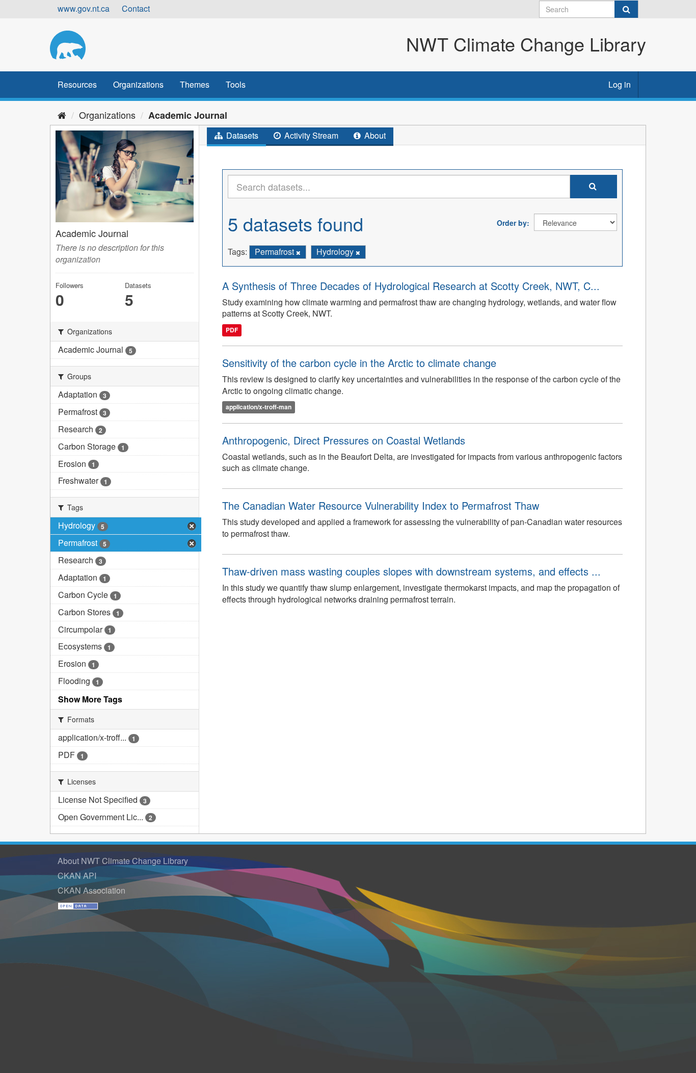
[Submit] (626, 9)
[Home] (62, 114)
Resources (77, 84)
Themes (194, 84)
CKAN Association (91, 890)
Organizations (138, 84)
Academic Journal (187, 115)
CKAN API (77, 875)
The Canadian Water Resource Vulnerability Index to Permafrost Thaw (380, 505)
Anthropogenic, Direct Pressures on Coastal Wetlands (343, 440)
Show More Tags (90, 699)
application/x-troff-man (258, 407)
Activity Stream (310, 135)
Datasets (241, 135)
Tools (236, 84)
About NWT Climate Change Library (123, 861)
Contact (136, 8)
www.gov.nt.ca (84, 8)
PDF (232, 329)
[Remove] (298, 252)
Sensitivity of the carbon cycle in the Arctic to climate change (359, 362)
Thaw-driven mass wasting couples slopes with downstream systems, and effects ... (411, 571)
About (374, 135)
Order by (512, 223)
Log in (619, 84)
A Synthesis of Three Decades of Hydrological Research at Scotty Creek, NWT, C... (411, 285)
